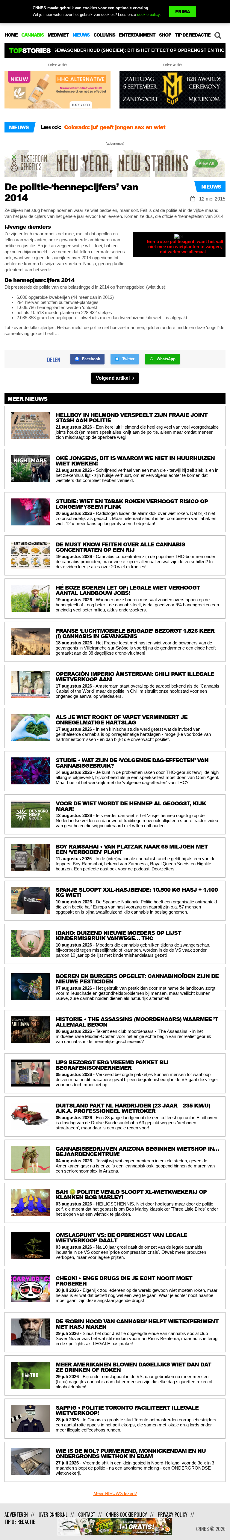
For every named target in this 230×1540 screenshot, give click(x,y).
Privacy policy (172, 1514)
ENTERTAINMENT (137, 34)
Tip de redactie (19, 1521)
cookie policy (148, 14)
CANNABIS (32, 34)
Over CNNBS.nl (53, 1514)
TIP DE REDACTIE (192, 34)
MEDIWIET (58, 34)
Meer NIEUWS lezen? (115, 1493)
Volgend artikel (113, 378)
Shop (165, 34)
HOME (10, 34)
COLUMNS (104, 34)
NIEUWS (81, 34)
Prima (182, 11)
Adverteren (16, 1514)
